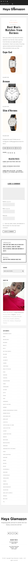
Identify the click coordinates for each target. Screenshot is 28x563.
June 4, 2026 (5, 163)
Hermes (5, 148)
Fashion (5, 374)
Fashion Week (6, 380)
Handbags (5, 401)
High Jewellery (7, 416)
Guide (4, 395)
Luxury (5, 431)
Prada (4, 460)
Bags (4, 336)
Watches (5, 498)
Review (4, 463)
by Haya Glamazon (13, 22)
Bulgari (5, 354)
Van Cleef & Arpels (7, 492)
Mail (6, 208)
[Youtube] (8, 1)
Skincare (5, 472)
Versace (5, 495)
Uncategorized (7, 487)
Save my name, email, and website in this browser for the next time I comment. (14, 225)
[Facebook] (6, 1)
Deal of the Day (7, 369)
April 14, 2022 (13, 20)
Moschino (5, 439)
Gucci (4, 392)
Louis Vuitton (6, 428)
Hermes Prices (6, 413)
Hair (4, 398)
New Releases (6, 442)
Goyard (5, 389)
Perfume (5, 457)
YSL (4, 501)
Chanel (5, 363)
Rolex (4, 466)
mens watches (12, 148)
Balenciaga (6, 339)
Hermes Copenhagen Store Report (11, 166)
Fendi (4, 383)
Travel (4, 481)
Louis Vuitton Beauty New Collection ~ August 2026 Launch (14, 547)
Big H (4, 348)
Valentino (5, 489)
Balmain (5, 342)
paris (4, 451)
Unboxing (5, 484)
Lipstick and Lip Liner (8, 425)
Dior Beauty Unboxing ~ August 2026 (14, 542)
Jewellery (5, 419)
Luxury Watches (7, 433)
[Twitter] (2, 1)
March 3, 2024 (6, 173)
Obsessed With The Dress (9, 448)
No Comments (13, 24)
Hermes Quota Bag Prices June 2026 (12, 161)
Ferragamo (6, 386)
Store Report (6, 475)
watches (18, 148)
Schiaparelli (6, 469)
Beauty (5, 345)
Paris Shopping (7, 454)
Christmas (5, 366)
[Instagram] (4, 1)
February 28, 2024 (7, 167)
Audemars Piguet (7, 333)
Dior (4, 372)
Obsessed (5, 445)
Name (7, 201)
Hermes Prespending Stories (10, 410)
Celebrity (5, 360)
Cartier (5, 357)
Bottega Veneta (7, 351)
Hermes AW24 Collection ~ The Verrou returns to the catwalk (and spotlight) (13, 171)
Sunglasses (6, 478)
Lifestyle (5, 422)
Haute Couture (7, 404)
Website (5, 215)
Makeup (5, 436)
